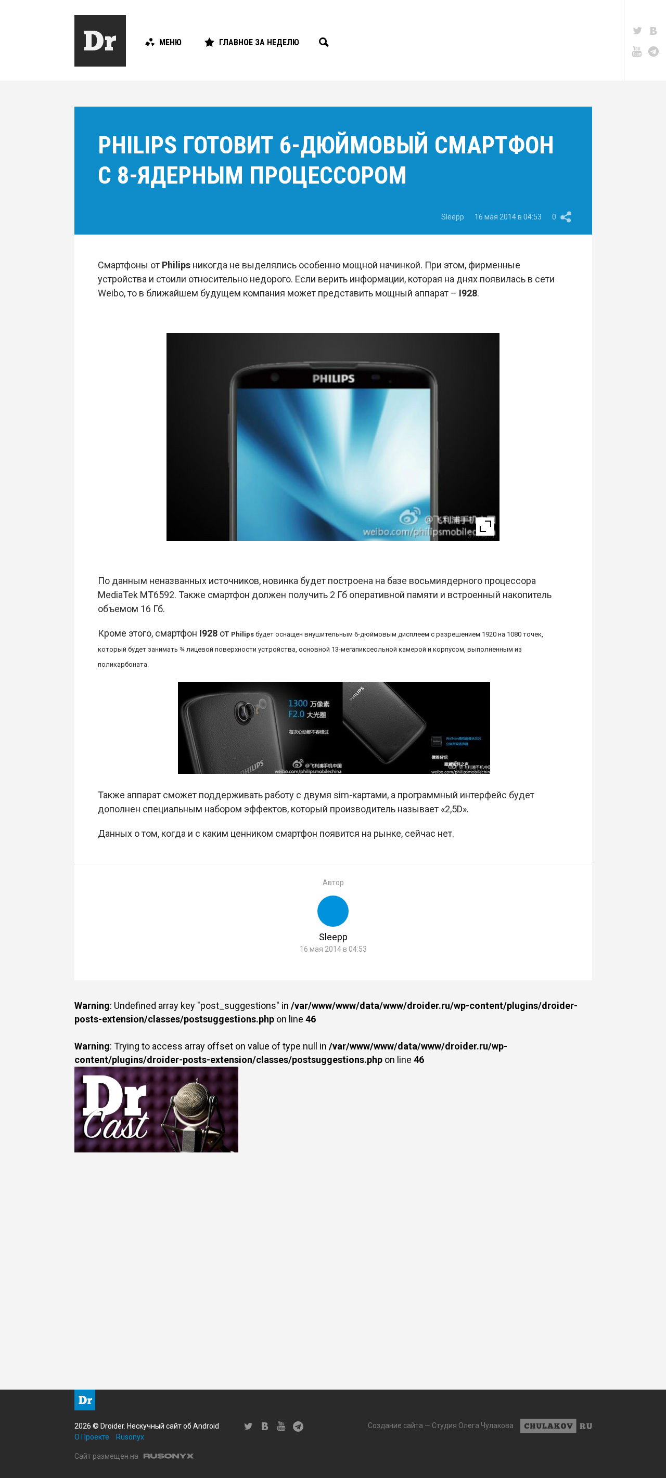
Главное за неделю (259, 42)
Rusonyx (130, 1437)
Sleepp (452, 217)
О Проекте (91, 1437)
